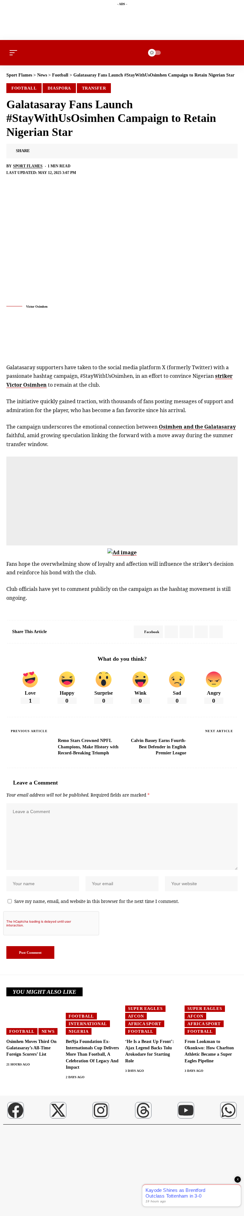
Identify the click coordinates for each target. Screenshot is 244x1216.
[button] (15, 52)
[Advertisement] (122, 501)
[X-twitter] (58, 1110)
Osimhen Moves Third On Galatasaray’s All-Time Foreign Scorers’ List (31, 1048)
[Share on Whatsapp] (56, 151)
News (48, 1031)
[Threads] (143, 1110)
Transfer (94, 88)
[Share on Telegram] (66, 151)
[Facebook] (15, 1110)
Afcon (136, 1016)
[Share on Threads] (75, 151)
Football (24, 88)
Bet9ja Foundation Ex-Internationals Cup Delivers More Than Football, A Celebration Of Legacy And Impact (92, 1054)
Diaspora (59, 88)
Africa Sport (144, 1023)
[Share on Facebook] (36, 151)
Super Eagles (145, 1008)
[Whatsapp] (228, 1110)
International (88, 1023)
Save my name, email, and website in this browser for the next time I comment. (96, 901)
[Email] (85, 151)
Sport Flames (28, 166)
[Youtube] (186, 1110)
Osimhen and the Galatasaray (197, 426)
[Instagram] (100, 1110)
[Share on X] (46, 151)
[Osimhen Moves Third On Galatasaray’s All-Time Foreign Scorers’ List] (32, 1018)
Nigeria (78, 1031)
